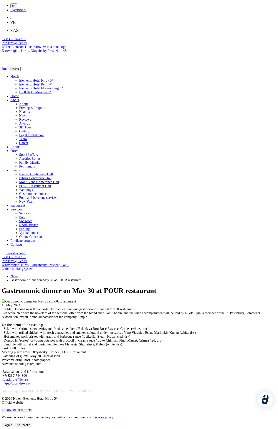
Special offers (28, 154)
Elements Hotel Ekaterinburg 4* (41, 88)
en (13, 5)
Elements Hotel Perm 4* (36, 84)
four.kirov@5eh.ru (15, 379)
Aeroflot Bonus (29, 158)
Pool (22, 217)
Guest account (16, 253)
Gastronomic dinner (32, 194)
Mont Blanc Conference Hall (39, 182)
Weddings (26, 190)
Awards (24, 123)
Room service (28, 225)
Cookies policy (103, 417)
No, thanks (23, 425)
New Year (26, 201)
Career (23, 143)
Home (14, 96)
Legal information (31, 135)
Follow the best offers (16, 410)
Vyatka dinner (28, 233)
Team (23, 139)
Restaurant (17, 205)
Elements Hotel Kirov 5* (36, 80)
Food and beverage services (38, 197)
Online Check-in (30, 236)
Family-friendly (29, 162)
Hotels (14, 76)
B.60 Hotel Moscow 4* (35, 92)
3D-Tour (25, 127)
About (14, 100)
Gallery (24, 131)
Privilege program (22, 240)
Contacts (16, 244)
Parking (24, 229)
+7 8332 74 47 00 (14, 39)
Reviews (25, 119)
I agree (7, 425)
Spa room (25, 221)
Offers (14, 151)
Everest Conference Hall (36, 174)
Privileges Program (32, 108)
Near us (24, 111)
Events (15, 170)
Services (16, 209)
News (23, 115)
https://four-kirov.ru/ (16, 383)
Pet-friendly (27, 166)
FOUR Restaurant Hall (35, 186)
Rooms (15, 147)
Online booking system (17, 269)
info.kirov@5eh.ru (14, 43)
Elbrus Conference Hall (35, 178)
